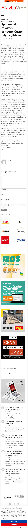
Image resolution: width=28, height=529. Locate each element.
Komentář (4, 175)
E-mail (3, 194)
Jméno (3, 189)
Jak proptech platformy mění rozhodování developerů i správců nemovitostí (14, 453)
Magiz (7, 451)
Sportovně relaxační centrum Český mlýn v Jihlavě (12, 29)
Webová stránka (5, 199)
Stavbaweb (8, 373)
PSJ (5, 149)
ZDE (6, 145)
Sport (3, 20)
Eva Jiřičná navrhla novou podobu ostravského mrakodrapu (15, 471)
